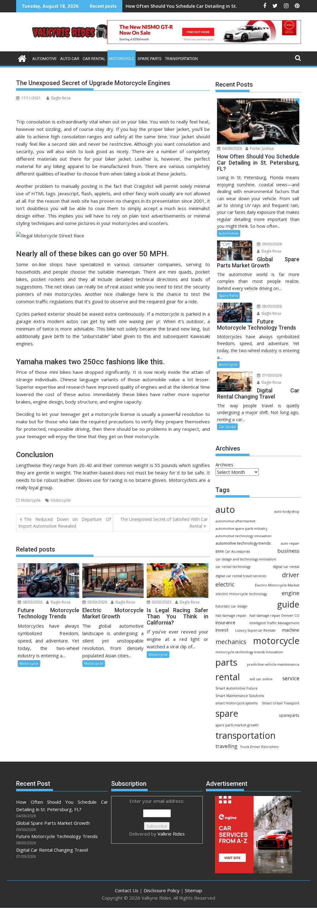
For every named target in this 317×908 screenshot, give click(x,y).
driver (290, 574)
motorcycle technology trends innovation (249, 652)
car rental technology (232, 566)
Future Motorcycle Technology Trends (57, 836)
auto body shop (286, 511)
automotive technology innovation (243, 536)
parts (226, 662)
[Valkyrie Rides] (22, 58)
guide (288, 604)
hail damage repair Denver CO (274, 615)
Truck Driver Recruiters (259, 747)
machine (290, 630)
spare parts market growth (236, 725)
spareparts (289, 715)
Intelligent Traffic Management (274, 623)
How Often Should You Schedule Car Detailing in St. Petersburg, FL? (173, 6)
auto (225, 509)
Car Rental (94, 58)
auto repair (290, 543)
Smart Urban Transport (280, 703)
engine (290, 593)
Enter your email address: (157, 817)
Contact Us (126, 890)
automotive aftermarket (235, 521)
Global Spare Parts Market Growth (53, 823)
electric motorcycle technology (241, 594)
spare (226, 713)
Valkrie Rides (171, 834)
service (290, 678)
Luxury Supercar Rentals (255, 630)
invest (221, 630)
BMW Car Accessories (232, 551)
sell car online (261, 679)
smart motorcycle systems (236, 703)
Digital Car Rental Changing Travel (52, 850)
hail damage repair (230, 615)
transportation (245, 735)
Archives (224, 464)
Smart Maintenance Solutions (239, 696)
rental (227, 677)
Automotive (44, 58)
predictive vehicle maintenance (273, 664)
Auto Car (69, 58)
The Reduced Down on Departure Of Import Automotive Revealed (64, 522)
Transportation (181, 58)
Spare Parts (149, 58)
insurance (225, 622)
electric (224, 584)
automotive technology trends (243, 543)
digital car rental (286, 566)
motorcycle (61, 500)
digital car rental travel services (240, 576)
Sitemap (193, 890)
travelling (226, 746)
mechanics (230, 642)
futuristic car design (231, 606)
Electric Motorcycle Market (277, 585)
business (288, 550)
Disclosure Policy (162, 890)
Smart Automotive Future (236, 688)
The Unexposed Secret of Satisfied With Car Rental (164, 522)
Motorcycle (121, 58)
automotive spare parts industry (241, 528)
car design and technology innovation (245, 559)
